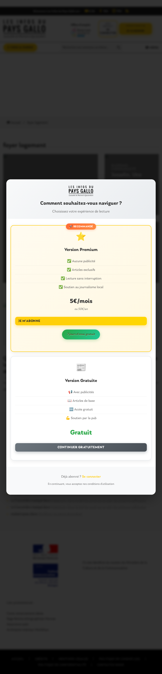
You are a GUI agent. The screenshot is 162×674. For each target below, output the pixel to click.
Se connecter (91, 476)
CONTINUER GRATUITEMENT (81, 447)
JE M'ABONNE (29, 321)
